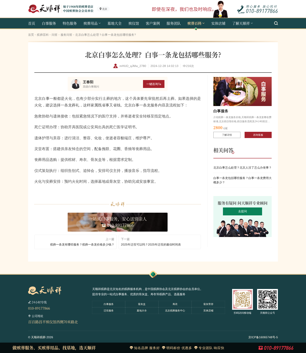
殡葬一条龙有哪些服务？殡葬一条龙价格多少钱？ (82, 244)
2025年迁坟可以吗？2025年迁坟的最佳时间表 (151, 244)
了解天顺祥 (241, 23)
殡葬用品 (90, 23)
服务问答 (66, 34)
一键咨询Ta (153, 84)
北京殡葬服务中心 (175, 310)
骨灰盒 (142, 304)
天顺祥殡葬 (38, 337)
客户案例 (153, 23)
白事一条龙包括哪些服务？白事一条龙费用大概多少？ (242, 180)
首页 (31, 23)
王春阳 (88, 82)
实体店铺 (218, 23)
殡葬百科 (194, 23)
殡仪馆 (133, 23)
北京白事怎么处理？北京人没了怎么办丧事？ (242, 167)
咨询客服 (258, 134)
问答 (54, 34)
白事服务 (49, 23)
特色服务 (70, 23)
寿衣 (175, 304)
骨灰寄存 (208, 304)
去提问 (242, 211)
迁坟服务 (109, 310)
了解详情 (227, 134)
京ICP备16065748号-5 (263, 337)
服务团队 (174, 23)
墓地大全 (114, 23)
